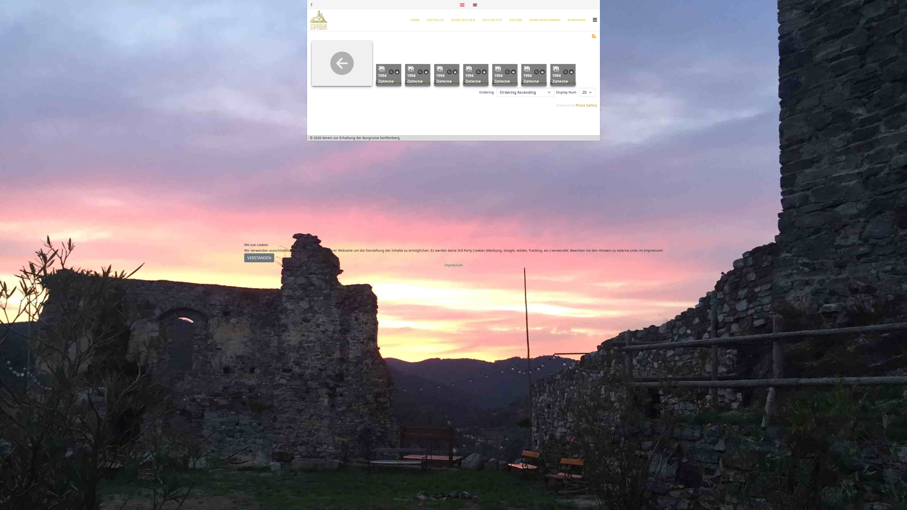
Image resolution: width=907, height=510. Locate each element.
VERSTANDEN (259, 257)
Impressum (454, 265)
